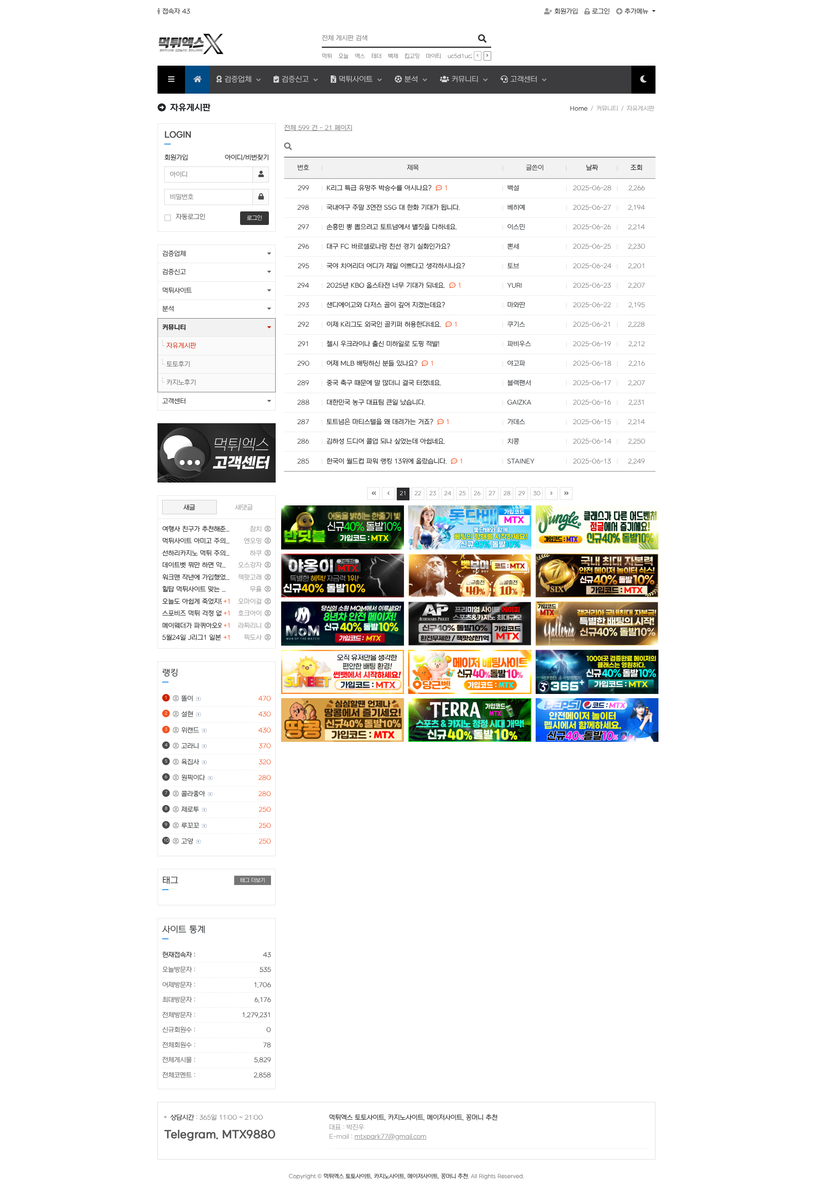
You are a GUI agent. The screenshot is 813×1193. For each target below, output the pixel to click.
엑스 (360, 56)
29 (521, 493)
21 (403, 493)
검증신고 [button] (174, 272)
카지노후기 (181, 382)
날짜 (592, 168)
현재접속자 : (216, 955)
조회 (636, 168)
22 (418, 493)
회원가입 (566, 11)
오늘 (343, 56)
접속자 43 (176, 11)
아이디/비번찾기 (247, 157)
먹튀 (327, 56)
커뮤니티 (465, 79)
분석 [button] (168, 309)
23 (432, 493)
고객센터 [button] (174, 401)
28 (507, 493)
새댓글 (244, 507)
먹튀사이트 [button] (177, 290)
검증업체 (238, 79)
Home (579, 108)
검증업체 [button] (174, 254)
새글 (189, 507)
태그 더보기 (252, 880)
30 (536, 493)
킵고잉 (412, 56)
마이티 (433, 56)
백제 (393, 56)
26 (477, 493)
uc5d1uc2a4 (464, 56)
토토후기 (178, 364)
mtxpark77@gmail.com (390, 1136)
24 (447, 493)
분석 (411, 79)
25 (462, 493)
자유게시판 (181, 346)
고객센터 (524, 79)
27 (492, 493)
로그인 (601, 11)
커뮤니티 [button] (174, 327)
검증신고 (295, 79)
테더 (376, 56)
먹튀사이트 (355, 79)
